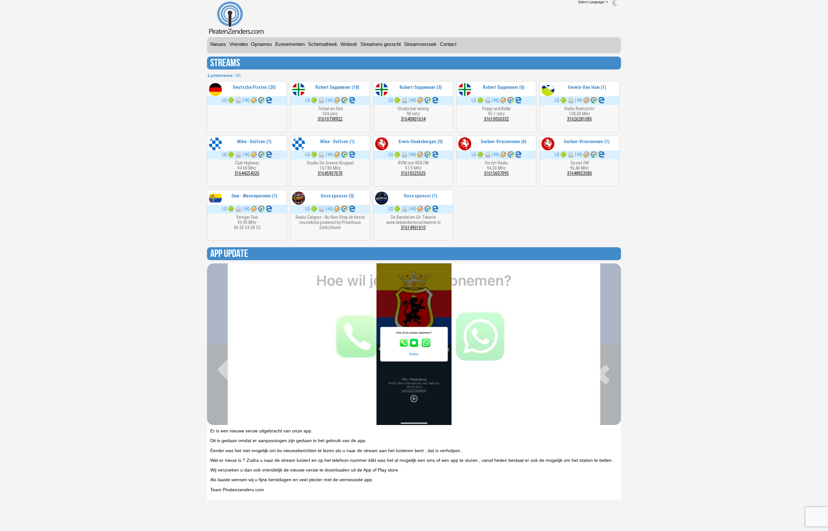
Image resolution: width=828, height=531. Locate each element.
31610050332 (496, 119)
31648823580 (579, 173)
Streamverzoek (420, 44)
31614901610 (413, 227)
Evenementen (290, 44)
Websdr (349, 44)
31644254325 (246, 173)
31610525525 (413, 173)
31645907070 (330, 173)
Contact (448, 44)
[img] (615, 3)
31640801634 (413, 119)
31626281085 (579, 119)
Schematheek (322, 44)
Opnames (261, 44)
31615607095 (496, 173)
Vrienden (238, 44)
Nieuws (218, 44)
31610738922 (330, 119)
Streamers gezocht (380, 44)
